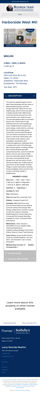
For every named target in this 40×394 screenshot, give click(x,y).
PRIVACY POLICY (16, 386)
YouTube (4, 367)
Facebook (5, 362)
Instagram (5, 369)
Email (3, 372)
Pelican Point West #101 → (30, 323)
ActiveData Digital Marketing (23, 390)
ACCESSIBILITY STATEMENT (21, 384)
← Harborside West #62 (9, 323)
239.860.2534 (6, 353)
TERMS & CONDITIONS (28, 386)
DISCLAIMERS (20, 387)
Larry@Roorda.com (7, 356)
